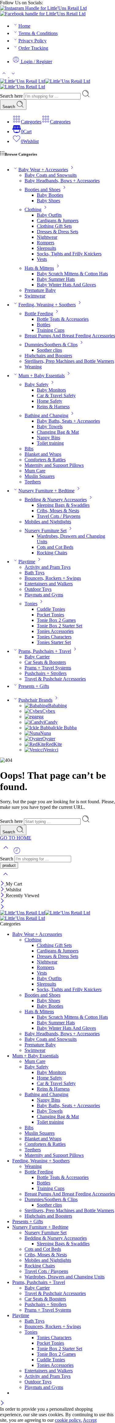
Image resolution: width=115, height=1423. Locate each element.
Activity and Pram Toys (48, 567)
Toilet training (50, 443)
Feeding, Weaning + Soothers (47, 304)
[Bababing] (36, 705)
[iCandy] (34, 722)
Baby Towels (50, 426)
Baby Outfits (49, 215)
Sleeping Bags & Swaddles (63, 505)
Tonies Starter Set (54, 642)
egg (40, 716)
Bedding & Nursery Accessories (56, 499)
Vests (42, 259)
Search (9, 106)
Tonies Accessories (55, 631)
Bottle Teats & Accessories (63, 319)
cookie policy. (68, 1420)
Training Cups (50, 330)
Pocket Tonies (50, 614)
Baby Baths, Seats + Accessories (68, 421)
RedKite (54, 744)
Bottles (43, 324)
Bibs (29, 448)
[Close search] (5, 878)
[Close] (3, 883)
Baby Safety (36, 384)
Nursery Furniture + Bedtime (46, 490)
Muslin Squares (40, 476)
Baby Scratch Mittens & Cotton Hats (72, 273)
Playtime (26, 561)
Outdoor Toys (38, 589)
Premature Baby (40, 290)
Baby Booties (50, 195)
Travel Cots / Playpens (58, 516)
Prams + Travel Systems (48, 667)
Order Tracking (33, 48)
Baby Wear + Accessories (43, 169)
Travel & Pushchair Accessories (55, 678)
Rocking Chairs (52, 552)
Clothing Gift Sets (54, 226)
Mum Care (35, 470)
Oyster (48, 738)
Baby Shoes (48, 200)
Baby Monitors (51, 390)
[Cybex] (33, 711)
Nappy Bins (48, 437)
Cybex (48, 711)
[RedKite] (35, 744)
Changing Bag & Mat (58, 432)
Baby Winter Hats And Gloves (66, 284)
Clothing (33, 209)
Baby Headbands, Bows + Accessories (62, 180)
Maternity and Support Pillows (54, 465)
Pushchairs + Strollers (46, 673)
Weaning (33, 366)
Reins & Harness (53, 406)
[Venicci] (34, 749)
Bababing (57, 705)
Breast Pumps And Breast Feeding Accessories (70, 335)
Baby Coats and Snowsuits (51, 175)
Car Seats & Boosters (45, 662)
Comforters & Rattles (45, 459)
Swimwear (35, 295)
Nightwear (47, 237)
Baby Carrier (37, 656)
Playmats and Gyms (44, 594)
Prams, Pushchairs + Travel (44, 651)
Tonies (31, 603)
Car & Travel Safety (56, 395)
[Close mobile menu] (2, 907)
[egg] (30, 716)
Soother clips (49, 350)
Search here (12, 96)
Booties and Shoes (42, 189)
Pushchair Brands (35, 700)
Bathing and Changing (46, 415)
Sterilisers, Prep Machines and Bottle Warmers (69, 361)
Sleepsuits (46, 248)
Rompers (45, 242)
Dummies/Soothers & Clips (51, 344)
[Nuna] (32, 733)
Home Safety (49, 401)
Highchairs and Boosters (48, 355)
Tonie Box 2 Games (56, 620)
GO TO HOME (15, 837)
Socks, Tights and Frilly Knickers (69, 253)
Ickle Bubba (65, 727)
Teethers (33, 481)
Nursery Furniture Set (46, 530)
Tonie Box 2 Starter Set (59, 625)
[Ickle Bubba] (39, 727)
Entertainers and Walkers (49, 583)
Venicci (51, 749)
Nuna (45, 733)
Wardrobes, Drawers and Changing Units (65, 1276)
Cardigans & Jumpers (58, 220)
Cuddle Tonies (51, 609)
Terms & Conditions (38, 33)
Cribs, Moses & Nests (58, 510)
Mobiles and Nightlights (48, 521)
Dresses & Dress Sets (57, 231)
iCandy (51, 722)
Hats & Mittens (39, 268)
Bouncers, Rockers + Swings (53, 578)
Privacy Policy (32, 40)
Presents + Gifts (33, 686)
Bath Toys (34, 572)
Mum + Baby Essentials (41, 375)
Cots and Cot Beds (55, 547)
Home (24, 26)
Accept (90, 1420)
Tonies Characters (54, 636)
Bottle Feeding (39, 313)
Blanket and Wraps (43, 454)
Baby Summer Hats (56, 279)
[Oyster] (33, 738)
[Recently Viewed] (17, 852)
